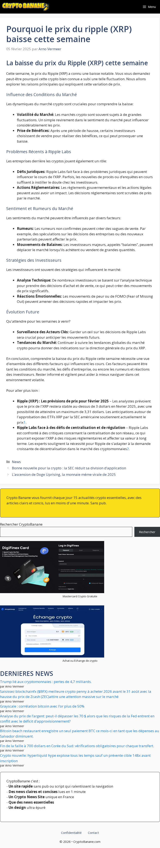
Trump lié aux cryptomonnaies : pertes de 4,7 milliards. (46, 681)
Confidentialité (71, 832)
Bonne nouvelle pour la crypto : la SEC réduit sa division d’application (69, 468)
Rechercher (147, 532)
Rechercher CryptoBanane (21, 524)
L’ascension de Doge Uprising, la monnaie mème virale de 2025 (64, 474)
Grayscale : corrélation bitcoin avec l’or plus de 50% (42, 706)
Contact (93, 832)
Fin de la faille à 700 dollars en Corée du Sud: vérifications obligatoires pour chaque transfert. (77, 745)
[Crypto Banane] (25, 7)
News (16, 461)
